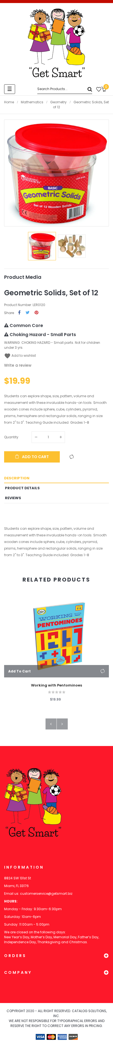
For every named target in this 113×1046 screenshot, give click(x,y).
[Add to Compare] (71, 456)
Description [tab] (16, 478)
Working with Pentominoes (56, 685)
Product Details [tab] (22, 488)
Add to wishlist (20, 355)
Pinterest (36, 312)
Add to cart (35, 457)
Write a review (17, 365)
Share (19, 312)
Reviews (13, 498)
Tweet (28, 312)
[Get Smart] (56, 43)
